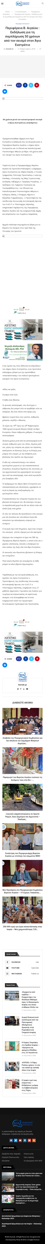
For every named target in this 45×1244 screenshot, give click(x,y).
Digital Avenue (34, 1240)
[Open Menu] (2, 4)
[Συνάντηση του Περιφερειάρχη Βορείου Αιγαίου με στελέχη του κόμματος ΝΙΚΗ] (22, 836)
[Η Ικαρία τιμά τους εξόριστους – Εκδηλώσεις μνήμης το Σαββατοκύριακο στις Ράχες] (12, 1084)
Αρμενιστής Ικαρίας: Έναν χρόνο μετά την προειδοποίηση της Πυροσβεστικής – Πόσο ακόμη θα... (29, 1187)
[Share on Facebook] (25, 85)
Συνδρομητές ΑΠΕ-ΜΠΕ (33, 1161)
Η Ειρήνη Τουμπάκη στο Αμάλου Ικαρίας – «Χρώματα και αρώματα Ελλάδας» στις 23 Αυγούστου (30, 1047)
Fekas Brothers (21, 1240)
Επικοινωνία (28, 1154)
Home (7, 12)
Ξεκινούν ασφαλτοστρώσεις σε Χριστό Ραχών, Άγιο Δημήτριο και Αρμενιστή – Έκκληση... (22, 816)
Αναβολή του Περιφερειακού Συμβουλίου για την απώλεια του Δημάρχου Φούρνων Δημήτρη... (22, 741)
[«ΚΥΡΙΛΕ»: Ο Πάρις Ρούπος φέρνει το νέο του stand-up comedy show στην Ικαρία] (12, 1066)
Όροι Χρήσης (29, 1157)
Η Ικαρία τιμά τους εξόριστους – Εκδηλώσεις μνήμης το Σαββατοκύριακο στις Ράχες (30, 1085)
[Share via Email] (4, 91)
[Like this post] (19, 85)
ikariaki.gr (10, 49)
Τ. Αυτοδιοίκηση (21, 12)
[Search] (42, 4)
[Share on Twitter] (31, 85)
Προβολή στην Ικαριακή (11, 1154)
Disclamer (6, 1161)
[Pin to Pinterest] (36, 85)
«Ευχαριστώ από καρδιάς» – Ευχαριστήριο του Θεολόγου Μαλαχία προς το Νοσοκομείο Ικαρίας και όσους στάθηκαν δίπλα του (30, 999)
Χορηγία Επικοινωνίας (10, 1157)
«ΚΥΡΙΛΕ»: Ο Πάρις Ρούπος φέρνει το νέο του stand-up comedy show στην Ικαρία (31, 1066)
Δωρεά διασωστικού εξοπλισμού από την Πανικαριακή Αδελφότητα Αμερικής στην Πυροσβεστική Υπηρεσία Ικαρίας (30, 1025)
